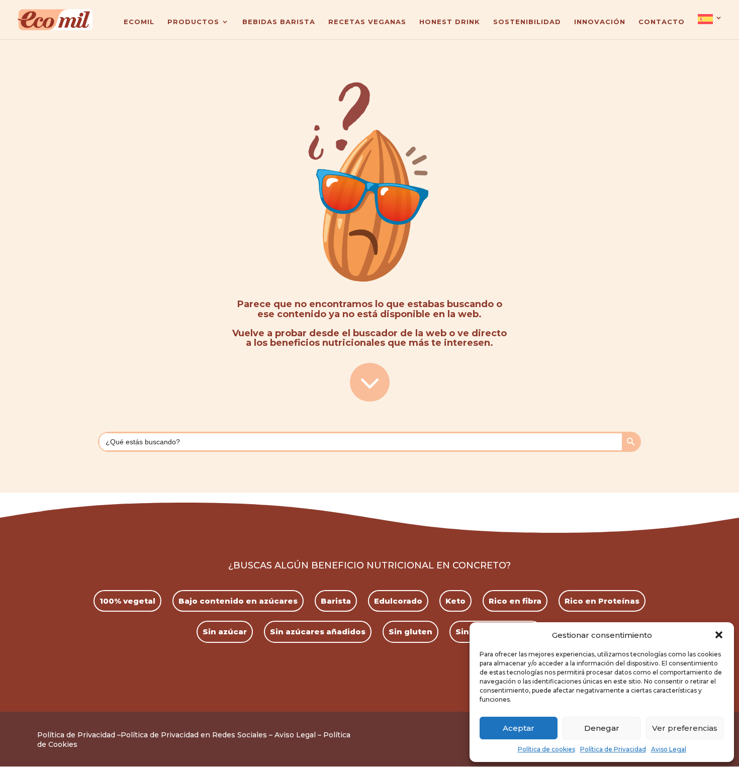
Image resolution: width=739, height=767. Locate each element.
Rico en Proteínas (602, 601)
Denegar (601, 728)
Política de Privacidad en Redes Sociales (194, 734)
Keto (455, 601)
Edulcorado (398, 601)
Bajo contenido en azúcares (238, 601)
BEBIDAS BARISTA (278, 22)
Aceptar (518, 728)
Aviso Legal (668, 749)
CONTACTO (661, 22)
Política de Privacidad (613, 749)
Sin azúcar (225, 631)
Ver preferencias (684, 728)
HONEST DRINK (449, 22)
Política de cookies (546, 749)
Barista (336, 601)
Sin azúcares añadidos (317, 631)
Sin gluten (410, 631)
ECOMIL (139, 22)
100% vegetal (127, 601)
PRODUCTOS (193, 22)
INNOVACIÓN (599, 22)
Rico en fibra (515, 601)
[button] (719, 635)
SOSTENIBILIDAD (527, 22)
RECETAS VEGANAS (367, 22)
